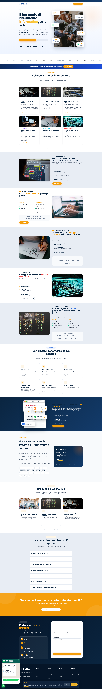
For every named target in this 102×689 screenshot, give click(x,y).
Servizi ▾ (35, 3)
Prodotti (39, 3)
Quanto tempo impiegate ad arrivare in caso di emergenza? (44, 558)
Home (31, 3)
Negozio (55, 3)
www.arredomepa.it (70, 411)
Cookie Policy (27, 686)
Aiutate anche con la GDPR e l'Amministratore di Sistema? (43, 587)
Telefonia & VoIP (39, 672)
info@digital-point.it (61, 460)
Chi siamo (60, 3)
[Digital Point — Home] (24, 4)
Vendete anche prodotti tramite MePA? (39, 570)
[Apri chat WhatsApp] (3, 685)
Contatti (49, 678)
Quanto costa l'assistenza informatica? (39, 553)
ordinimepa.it (61, 672)
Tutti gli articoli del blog (51, 529)
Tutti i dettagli (57, 183)
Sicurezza (37, 679)
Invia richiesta (67, 653)
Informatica (38, 671)
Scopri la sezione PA (58, 425)
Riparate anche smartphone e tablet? (39, 581)
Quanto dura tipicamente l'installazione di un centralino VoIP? (44, 575)
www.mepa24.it (63, 411)
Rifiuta (67, 684)
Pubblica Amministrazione (47, 3)
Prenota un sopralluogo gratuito (51, 609)
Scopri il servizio (24, 112)
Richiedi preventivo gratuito (27, 40)
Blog (64, 3)
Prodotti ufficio (38, 678)
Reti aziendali (38, 674)
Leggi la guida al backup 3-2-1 (27, 298)
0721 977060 (43, 40)
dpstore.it (61, 676)
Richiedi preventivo (78, 3)
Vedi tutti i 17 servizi (51, 148)
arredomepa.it (61, 674)
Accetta (74, 684)
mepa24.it (61, 671)
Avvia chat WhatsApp (11, 679)
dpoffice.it (61, 678)
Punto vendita (50, 674)
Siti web (37, 676)
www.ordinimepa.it (56, 411)
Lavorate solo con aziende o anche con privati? (41, 564)
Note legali (80, 687)
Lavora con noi (69, 3)
